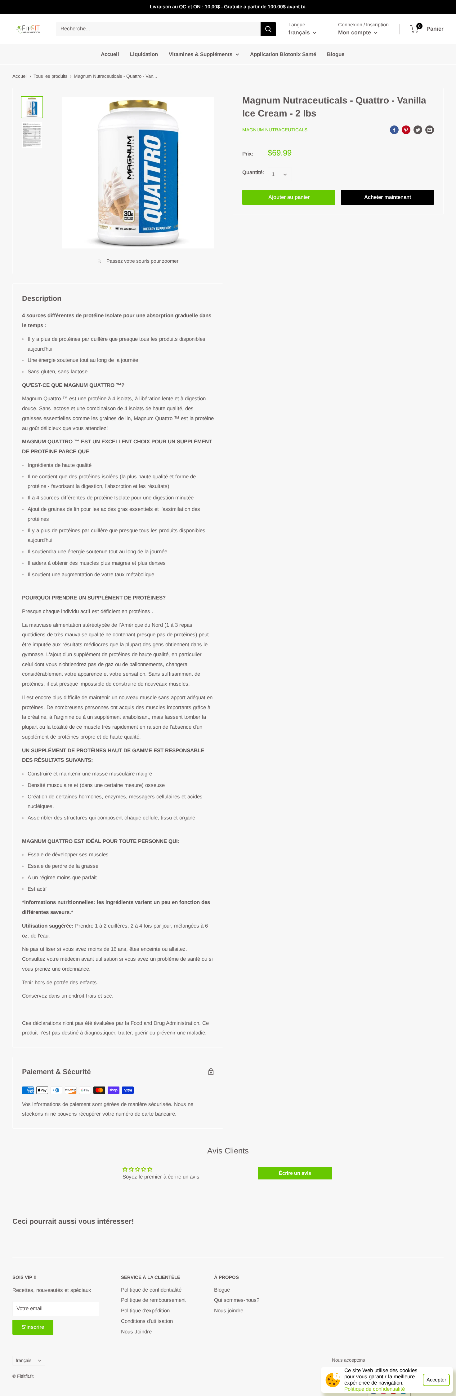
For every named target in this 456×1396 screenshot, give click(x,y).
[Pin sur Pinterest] (406, 129)
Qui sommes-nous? (236, 1300)
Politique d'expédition (145, 1311)
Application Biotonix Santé (283, 54)
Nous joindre (228, 1311)
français (23, 1360)
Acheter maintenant (387, 197)
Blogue (335, 54)
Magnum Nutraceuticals (274, 130)
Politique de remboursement (153, 1300)
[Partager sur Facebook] (394, 129)
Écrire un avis (295, 1173)
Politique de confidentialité (374, 1389)
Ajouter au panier (289, 197)
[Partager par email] (429, 129)
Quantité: (253, 173)
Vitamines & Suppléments (200, 54)
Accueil (110, 54)
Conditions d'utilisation (147, 1321)
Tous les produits (51, 76)
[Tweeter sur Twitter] (418, 129)
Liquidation (144, 54)
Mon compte (355, 32)
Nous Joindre (136, 1332)
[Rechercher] (268, 29)
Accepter (436, 1379)
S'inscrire (33, 1327)
